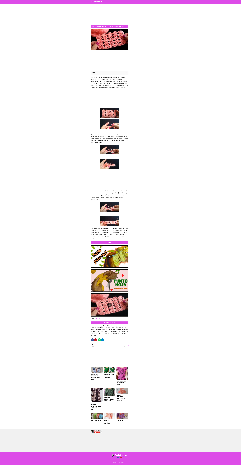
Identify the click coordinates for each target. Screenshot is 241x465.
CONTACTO (134, 460)
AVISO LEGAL (128, 460)
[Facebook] (92, 339)
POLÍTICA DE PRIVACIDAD (118, 460)
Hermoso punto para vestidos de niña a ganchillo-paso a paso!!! (119, 345)
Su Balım (98, 318)
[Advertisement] (120, 14)
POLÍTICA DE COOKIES (107, 460)
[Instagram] (118, 457)
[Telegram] (102, 339)
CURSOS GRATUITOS (97, 2)
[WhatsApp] (99, 339)
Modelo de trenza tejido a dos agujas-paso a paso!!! (99, 345)
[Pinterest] (95, 339)
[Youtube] (120, 457)
